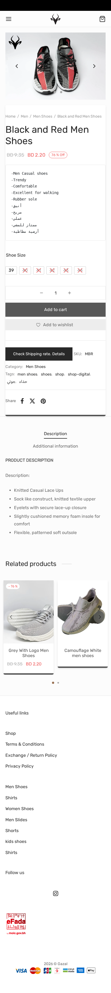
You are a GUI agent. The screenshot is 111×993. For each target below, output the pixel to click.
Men (24, 116)
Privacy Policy (19, 766)
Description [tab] (55, 433)
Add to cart (55, 309)
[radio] (11, 270)
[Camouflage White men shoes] (83, 611)
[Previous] (11, 616)
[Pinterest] (43, 401)
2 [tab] (58, 683)
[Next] (99, 616)
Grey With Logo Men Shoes (28, 653)
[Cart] (102, 19)
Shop (10, 733)
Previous (16, 66)
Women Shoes (19, 808)
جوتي (11, 381)
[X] (32, 401)
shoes (46, 374)
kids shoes (15, 841)
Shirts (11, 797)
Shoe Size (16, 255)
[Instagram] (55, 894)
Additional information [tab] (55, 446)
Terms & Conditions (24, 744)
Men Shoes (42, 116)
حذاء (23, 381)
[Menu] (8, 19)
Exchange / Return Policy (31, 755)
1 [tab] (53, 683)
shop (59, 374)
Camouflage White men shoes (82, 653)
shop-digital (79, 374)
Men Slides (16, 819)
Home (10, 116)
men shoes (27, 374)
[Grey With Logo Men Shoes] (29, 611)
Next (94, 66)
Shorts (12, 830)
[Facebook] (22, 401)
